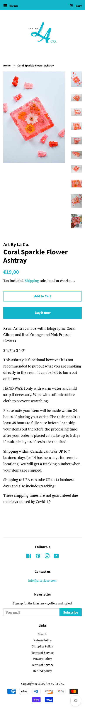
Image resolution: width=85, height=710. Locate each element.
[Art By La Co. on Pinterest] (38, 556)
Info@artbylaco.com (42, 580)
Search (42, 634)
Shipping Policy (42, 646)
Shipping (32, 280)
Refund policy (42, 671)
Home (7, 66)
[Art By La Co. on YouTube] (56, 556)
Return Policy (43, 640)
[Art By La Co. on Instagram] (47, 556)
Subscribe (70, 612)
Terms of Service (42, 652)
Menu (13, 6)
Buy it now (43, 312)
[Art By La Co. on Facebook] (28, 556)
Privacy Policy (42, 659)
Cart (78, 6)
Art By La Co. (54, 684)
